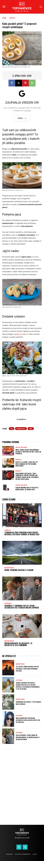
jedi (11, 428)
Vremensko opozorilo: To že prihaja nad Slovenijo (28, 703)
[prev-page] (3, 748)
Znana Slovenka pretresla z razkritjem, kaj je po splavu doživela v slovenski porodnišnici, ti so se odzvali (28, 686)
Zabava (7, 530)
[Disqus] (22, 789)
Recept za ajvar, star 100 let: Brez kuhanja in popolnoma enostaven (26, 464)
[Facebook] (11, 83)
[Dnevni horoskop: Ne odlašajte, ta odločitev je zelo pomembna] (22, 626)
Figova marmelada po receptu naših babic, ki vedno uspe (26, 488)
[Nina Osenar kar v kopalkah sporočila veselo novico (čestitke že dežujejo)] (8, 719)
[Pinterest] (25, 83)
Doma (4, 18)
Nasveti (12, 18)
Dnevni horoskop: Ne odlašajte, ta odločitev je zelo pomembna (18, 644)
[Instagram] (25, 847)
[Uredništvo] (10, 419)
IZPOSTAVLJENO (21, 447)
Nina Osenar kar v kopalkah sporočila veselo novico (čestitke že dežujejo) (28, 720)
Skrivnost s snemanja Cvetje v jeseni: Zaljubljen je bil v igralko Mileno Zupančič (21, 606)
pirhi (30, 428)
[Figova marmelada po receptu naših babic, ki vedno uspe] (8, 487)
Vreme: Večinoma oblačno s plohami (18, 570)
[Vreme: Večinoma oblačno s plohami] (22, 553)
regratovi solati (20, 334)
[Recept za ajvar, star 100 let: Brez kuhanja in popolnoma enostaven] (8, 463)
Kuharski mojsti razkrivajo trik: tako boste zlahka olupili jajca (21, 404)
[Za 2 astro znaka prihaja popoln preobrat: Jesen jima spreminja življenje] (8, 667)
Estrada (7, 603)
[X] (18, 83)
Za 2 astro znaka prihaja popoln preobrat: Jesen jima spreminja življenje (27, 668)
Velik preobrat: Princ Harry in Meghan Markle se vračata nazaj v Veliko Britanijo (27, 737)
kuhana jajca (21, 428)
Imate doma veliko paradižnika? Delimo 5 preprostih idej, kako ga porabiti (28, 452)
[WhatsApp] (32, 83)
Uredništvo (21, 419)
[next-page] (7, 748)
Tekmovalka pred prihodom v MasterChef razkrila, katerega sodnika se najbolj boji (21, 533)
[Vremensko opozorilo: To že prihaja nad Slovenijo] (8, 702)
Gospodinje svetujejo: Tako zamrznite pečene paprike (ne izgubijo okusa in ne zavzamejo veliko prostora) (27, 476)
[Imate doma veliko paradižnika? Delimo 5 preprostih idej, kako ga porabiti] (8, 450)
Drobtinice (9, 567)
